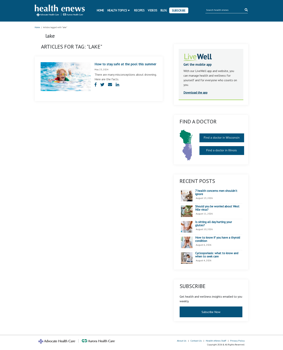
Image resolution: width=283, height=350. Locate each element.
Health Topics (117, 10)
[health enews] (60, 11)
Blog (164, 10)
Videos (152, 10)
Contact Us (196, 340)
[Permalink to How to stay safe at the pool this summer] (66, 76)
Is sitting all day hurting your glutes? (213, 223)
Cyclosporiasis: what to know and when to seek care (216, 254)
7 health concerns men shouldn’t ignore (216, 192)
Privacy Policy (237, 340)
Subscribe (179, 10)
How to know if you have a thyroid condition (217, 239)
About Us (181, 340)
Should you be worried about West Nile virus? (217, 208)
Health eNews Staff (216, 340)
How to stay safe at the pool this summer (125, 64)
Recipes (139, 10)
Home (100, 10)
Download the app (195, 92)
